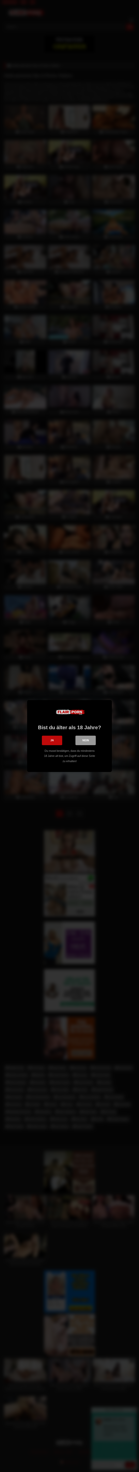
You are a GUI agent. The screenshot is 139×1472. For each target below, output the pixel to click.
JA (52, 740)
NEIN (85, 740)
